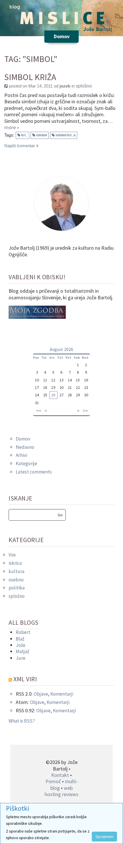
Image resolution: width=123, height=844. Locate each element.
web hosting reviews (61, 791)
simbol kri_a (65, 135)
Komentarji (61, 694)
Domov (23, 439)
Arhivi (21, 455)
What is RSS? (22, 721)
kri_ (24, 135)
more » (11, 127)
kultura (16, 571)
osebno (16, 580)
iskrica (15, 563)
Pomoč (53, 781)
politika (17, 588)
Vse (12, 555)
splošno (84, 86)
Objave (41, 694)
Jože (20, 645)
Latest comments (34, 472)
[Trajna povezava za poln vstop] (6, 86)
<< (38, 411)
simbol (41, 135)
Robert (23, 632)
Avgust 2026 (61, 349)
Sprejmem (104, 836)
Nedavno (25, 447)
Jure (20, 658)
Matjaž (22, 651)
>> (85, 411)
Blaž (20, 639)
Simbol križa (30, 77)
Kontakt (60, 775)
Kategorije (26, 463)
